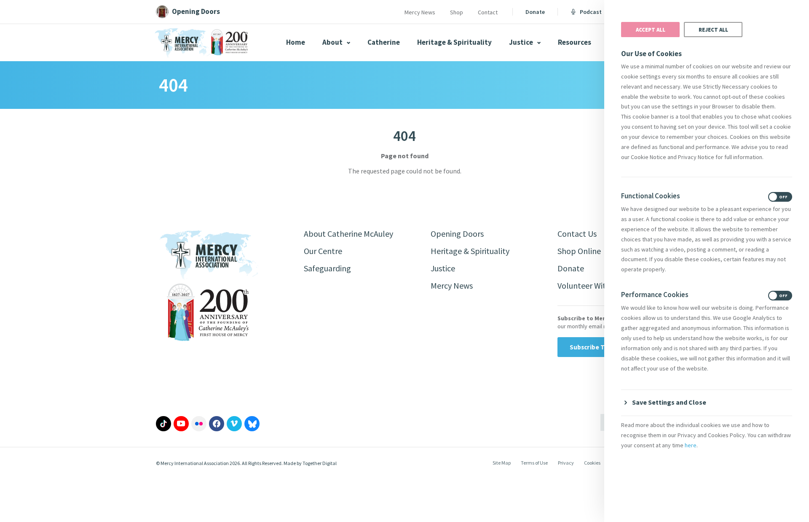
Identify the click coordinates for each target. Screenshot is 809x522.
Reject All (713, 29)
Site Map (502, 463)
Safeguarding (327, 268)
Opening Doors (457, 233)
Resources (574, 42)
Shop (456, 12)
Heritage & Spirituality (454, 42)
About (333, 42)
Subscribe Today (594, 347)
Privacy (566, 463)
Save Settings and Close (669, 402)
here (690, 445)
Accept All (650, 29)
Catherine (383, 42)
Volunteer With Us (589, 285)
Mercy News (419, 12)
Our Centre (323, 251)
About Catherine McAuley (348, 233)
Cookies (592, 463)
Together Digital (320, 463)
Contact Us (577, 233)
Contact (488, 12)
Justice (521, 42)
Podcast (591, 12)
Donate (535, 12)
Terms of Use (534, 463)
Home (295, 42)
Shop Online (579, 251)
